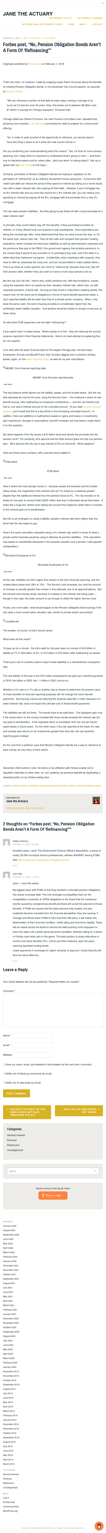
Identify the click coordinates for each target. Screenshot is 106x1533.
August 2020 (9, 1336)
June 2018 (8, 1450)
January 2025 (9, 1225)
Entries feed (9, 1502)
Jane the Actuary (28, 13)
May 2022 (8, 1243)
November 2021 (11, 1269)
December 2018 (11, 1424)
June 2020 (8, 1344)
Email (7, 1045)
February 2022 (10, 1256)
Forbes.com (34, 63)
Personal (12, 1140)
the (14, 91)
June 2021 (8, 1292)
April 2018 (8, 1459)
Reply (15, 866)
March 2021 (9, 1305)
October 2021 (9, 1274)
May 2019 (8, 1402)
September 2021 (11, 1278)
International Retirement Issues (42, 24)
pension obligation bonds (53, 786)
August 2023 (9, 1230)
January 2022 (9, 1261)
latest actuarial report (38, 359)
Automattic (78, 1528)
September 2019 (11, 1384)
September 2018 (11, 1437)
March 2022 (9, 1252)
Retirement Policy (60, 18)
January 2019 (9, 1419)
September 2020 (11, 1331)
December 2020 (11, 1318)
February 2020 (10, 1362)
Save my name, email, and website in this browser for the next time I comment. (49, 1064)
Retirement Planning (90, 18)
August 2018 (9, 1441)
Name (7, 1035)
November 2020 (11, 1322)
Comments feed (10, 1506)
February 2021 (10, 1309)
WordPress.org (10, 1510)
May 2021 (8, 1296)
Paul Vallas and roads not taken (80, 1111)
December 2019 (11, 1371)
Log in (6, 1497)
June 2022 (8, 1239)
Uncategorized (15, 1150)
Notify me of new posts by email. (23, 1082)
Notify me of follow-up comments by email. (29, 1073)
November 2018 (11, 1428)
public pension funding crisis (85, 786)
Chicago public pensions (24, 786)
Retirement (50, 38)
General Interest (16, 1135)
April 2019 (8, 1406)
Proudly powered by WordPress (38, 1528)
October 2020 (9, 1327)
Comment (9, 991)
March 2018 (9, 1463)
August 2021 (9, 1283)
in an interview (37, 123)
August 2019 (9, 1388)
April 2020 (8, 1353)
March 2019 (9, 1411)
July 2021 (8, 1287)
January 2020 (9, 1367)
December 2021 (11, 1265)
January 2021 (9, 1314)
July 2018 (8, 1446)
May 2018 (8, 1455)
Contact (97, 24)
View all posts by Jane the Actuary (25, 808)
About (83, 24)
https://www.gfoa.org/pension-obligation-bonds (43, 859)
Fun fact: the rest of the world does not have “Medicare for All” (27, 1112)
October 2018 (9, 1433)
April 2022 (8, 1247)
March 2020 (9, 1358)
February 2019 (10, 1415)
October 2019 (9, 1380)
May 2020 (8, 1349)
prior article (26, 165)
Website (7, 1054)
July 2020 (8, 1340)
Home (71, 24)
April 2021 (8, 1300)
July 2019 (8, 1393)
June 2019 (8, 1397)
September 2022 (11, 1234)
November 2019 (11, 1375)
